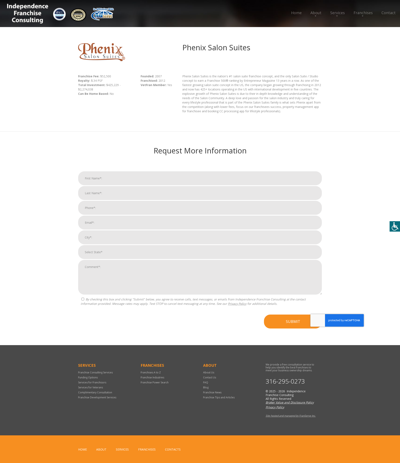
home (82, 449)
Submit (293, 321)
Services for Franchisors (92, 382)
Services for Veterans (90, 387)
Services (337, 12)
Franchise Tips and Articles (219, 397)
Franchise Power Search (155, 382)
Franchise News (212, 392)
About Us (208, 372)
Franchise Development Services (97, 397)
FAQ (205, 382)
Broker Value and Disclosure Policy (290, 402)
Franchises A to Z (151, 372)
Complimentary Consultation (95, 392)
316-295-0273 (285, 381)
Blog (206, 387)
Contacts (173, 449)
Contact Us (209, 377)
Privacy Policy (237, 304)
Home (296, 12)
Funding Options (88, 377)
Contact (388, 12)
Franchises (363, 12)
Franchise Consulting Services (95, 372)
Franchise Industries (152, 377)
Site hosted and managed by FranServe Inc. (291, 415)
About (315, 12)
